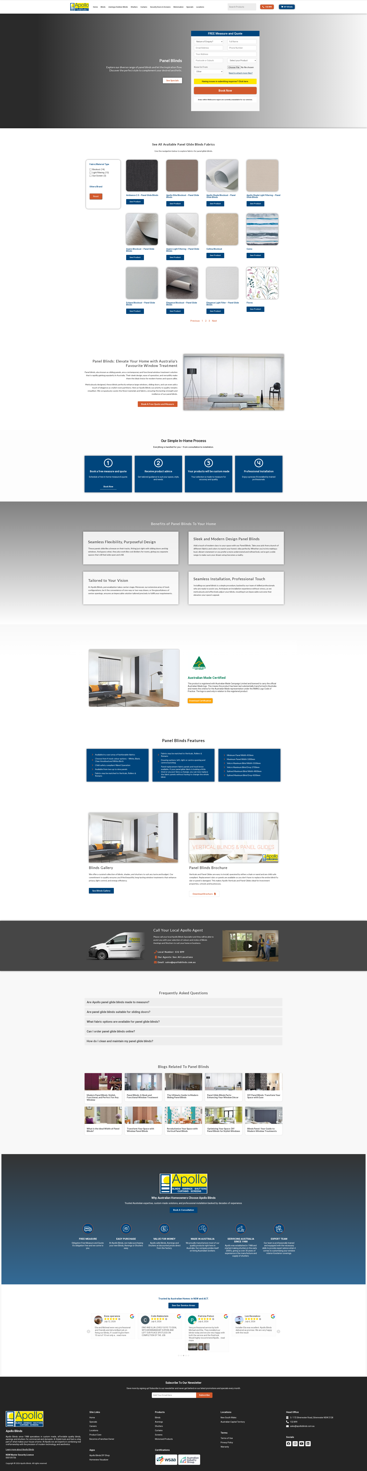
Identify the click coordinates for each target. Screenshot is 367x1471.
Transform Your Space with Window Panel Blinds (140, 1129)
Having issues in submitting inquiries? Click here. (225, 81)
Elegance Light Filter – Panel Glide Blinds (222, 304)
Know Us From (201, 67)
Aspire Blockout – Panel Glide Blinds (140, 250)
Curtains (143, 7)
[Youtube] (301, 1435)
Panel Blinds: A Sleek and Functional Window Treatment (142, 1096)
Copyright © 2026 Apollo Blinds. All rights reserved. (26, 1456)
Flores (250, 303)
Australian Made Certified (207, 678)
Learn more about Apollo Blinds (20, 1442)
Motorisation (178, 7)
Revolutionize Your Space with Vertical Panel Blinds (182, 1129)
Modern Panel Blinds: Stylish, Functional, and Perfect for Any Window (103, 1097)
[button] (183, 1203)
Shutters (134, 7)
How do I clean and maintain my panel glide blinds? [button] (120, 1041)
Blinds (103, 7)
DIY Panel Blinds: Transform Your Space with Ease (263, 1096)
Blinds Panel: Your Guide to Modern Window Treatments (262, 1129)
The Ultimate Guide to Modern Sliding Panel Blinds (182, 1096)
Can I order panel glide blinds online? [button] (111, 1031)
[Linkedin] (308, 1435)
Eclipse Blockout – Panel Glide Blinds (140, 304)
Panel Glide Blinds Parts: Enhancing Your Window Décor (222, 1096)
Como (249, 249)
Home (95, 7)
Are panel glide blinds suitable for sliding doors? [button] (118, 1012)
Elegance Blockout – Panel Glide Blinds (181, 304)
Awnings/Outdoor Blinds (118, 7)
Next (214, 320)
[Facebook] (288, 1435)
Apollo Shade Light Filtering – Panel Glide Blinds (263, 196)
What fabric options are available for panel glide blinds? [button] (123, 1021)
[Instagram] (295, 1435)
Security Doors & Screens (160, 7)
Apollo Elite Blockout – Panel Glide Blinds (182, 196)
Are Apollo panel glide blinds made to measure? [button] (118, 1002)
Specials (189, 7)
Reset (96, 196)
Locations (200, 7)
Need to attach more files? (241, 73)
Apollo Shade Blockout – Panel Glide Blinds (221, 196)
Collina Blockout (214, 249)
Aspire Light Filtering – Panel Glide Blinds (182, 250)
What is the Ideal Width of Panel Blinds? (103, 1129)
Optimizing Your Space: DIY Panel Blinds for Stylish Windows (223, 1129)
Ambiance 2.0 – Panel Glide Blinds (142, 195)
